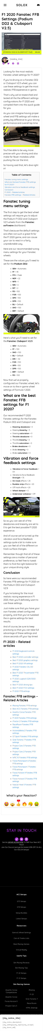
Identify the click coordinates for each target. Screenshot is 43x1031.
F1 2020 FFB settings (21, 691)
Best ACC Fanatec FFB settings (25, 709)
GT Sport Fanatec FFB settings (25, 736)
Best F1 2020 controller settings (25, 657)
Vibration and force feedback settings (20, 187)
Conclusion (9, 190)
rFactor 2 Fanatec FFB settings (25, 721)
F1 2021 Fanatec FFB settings (24, 718)
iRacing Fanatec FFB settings (24, 705)
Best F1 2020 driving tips (22, 685)
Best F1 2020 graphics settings (25, 660)
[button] (3, 63)
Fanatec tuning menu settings (16, 179)
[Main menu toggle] (5, 5)
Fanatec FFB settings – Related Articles (20, 195)
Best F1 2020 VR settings (22, 663)
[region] (21, 1023)
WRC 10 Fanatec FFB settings (24, 757)
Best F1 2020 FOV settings (23, 688)
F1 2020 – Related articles (15, 192)
